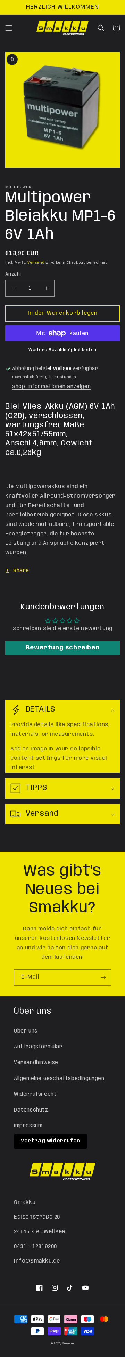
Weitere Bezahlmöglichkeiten (62, 350)
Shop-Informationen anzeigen (51, 386)
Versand (35, 262)
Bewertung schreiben (62, 648)
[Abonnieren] (103, 977)
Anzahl (13, 274)
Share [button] (21, 570)
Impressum (28, 1125)
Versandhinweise (36, 1062)
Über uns (26, 1031)
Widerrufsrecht (35, 1094)
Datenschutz (31, 1110)
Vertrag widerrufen (50, 1140)
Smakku (68, 1343)
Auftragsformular (38, 1046)
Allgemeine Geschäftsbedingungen (59, 1078)
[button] (8, 28)
